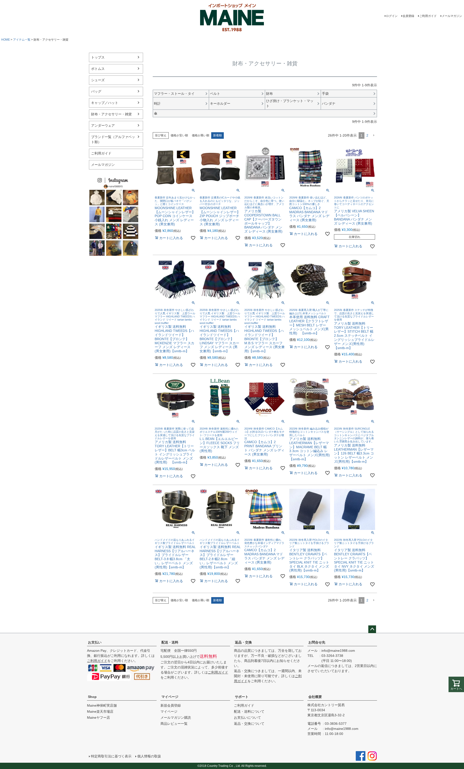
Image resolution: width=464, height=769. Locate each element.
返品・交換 (243, 642)
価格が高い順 (200, 135)
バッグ (96, 91)
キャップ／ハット (104, 103)
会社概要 (315, 697)
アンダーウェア (103, 125)
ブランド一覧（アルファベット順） (113, 139)
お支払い (95, 642)
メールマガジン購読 (175, 717)
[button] (373, 135)
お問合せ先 (316, 642)
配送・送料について (249, 711)
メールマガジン (452, 16)
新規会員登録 (170, 705)
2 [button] (367, 135)
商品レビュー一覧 (174, 723)
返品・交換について (249, 723)
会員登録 (408, 16)
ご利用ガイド (428, 16)
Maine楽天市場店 (100, 711)
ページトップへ (372, 629)
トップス (98, 57)
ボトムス (98, 69)
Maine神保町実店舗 (102, 705)
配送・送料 (169, 642)
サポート (241, 697)
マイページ (169, 697)
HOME (5, 39)
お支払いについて (247, 717)
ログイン (392, 16)
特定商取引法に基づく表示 (111, 756)
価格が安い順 (179, 135)
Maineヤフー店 (98, 717)
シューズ (98, 80)
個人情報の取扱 (149, 756)
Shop (92, 697)
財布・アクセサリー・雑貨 (111, 114)
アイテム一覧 (21, 39)
